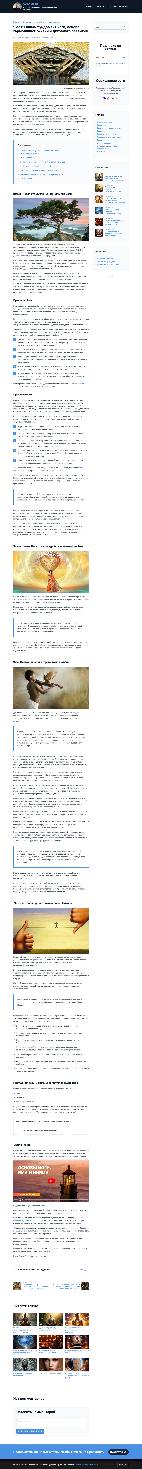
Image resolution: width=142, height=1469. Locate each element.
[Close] (100, 708)
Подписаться (89, 737)
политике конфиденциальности (86, 1465)
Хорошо (123, 1465)
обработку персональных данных (68, 741)
